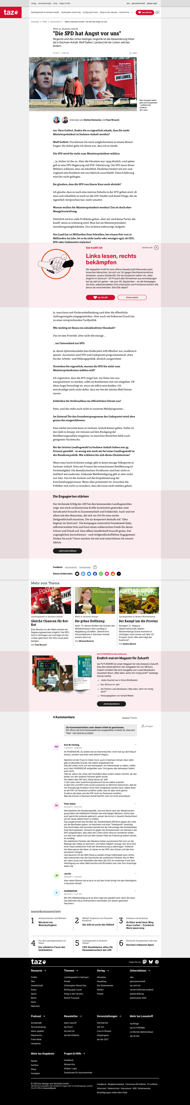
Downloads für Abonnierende (78, 1072)
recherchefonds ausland (141, 989)
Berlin (34, 998)
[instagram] (157, 963)
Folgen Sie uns (135, 962)
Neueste (125, 718)
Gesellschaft (37, 985)
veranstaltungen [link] (44, 3)
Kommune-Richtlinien (136, 1084)
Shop (33, 1069)
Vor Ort (100, 1027)
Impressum (126, 1088)
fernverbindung (38, 1027)
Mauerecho (36, 1035)
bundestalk (36, 1023)
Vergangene (103, 1035)
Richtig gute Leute (73, 989)
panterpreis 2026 (138, 998)
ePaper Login (70, 1068)
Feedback (69, 1060)
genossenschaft (137, 981)
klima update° (37, 1031)
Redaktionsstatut (116, 1084)
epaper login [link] (152, 3)
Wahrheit (35, 1006)
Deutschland (55, 22)
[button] (157, 12)
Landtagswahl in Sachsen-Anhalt (76, 979)
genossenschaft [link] (138, 3)
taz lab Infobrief (71, 1035)
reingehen (36, 1043)
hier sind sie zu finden (83, 733)
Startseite (35, 22)
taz (39, 962)
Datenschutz (114, 1088)
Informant (102, 1088)
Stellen (100, 989)
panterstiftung (137, 993)
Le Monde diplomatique (141, 1032)
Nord (33, 1002)
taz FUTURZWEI (137, 1027)
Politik (44, 22)
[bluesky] (151, 963)
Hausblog (101, 981)
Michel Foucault (71, 998)
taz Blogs (134, 1023)
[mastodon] (145, 963)
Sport (33, 993)
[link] (45, 12)
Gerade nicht (147, 247)
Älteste (134, 718)
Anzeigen (35, 1073)
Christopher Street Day (75, 985)
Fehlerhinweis (85, 567)
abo (132, 977)
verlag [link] (33, 3)
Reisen (34, 1061)
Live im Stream (104, 1031)
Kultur (34, 989)
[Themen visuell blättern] (131, 12)
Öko (33, 981)
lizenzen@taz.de (50, 1088)
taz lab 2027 (103, 1039)
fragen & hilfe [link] (64, 3)
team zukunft (70, 1023)
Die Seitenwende (105, 985)
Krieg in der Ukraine (73, 993)
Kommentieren (71, 567)
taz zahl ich (135, 985)
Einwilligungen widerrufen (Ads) (112, 1092)
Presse (100, 993)
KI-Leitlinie (152, 1084)
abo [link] (128, 3)
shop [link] (55, 3)
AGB (135, 1088)
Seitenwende (144, 1088)
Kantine (34, 1065)
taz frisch (68, 1027)
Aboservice (69, 1064)
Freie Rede (36, 1039)
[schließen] (156, 247)
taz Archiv (134, 1036)
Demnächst (102, 1023)
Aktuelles (101, 977)
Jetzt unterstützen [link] (67, 551)
